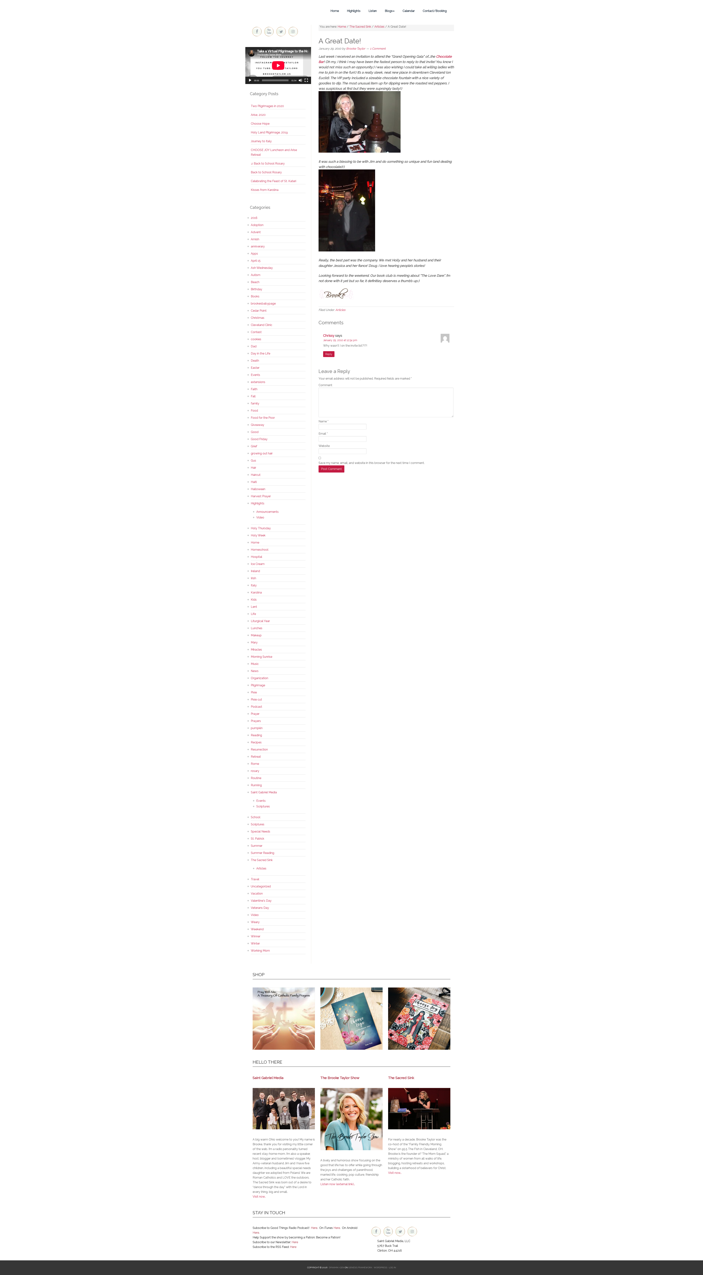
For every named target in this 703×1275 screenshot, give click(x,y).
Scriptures (263, 806)
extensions (258, 382)
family (255, 403)
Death (255, 360)
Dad (253, 346)
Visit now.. (259, 1196)
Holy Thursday (261, 528)
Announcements (267, 512)
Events (255, 375)
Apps (254, 253)
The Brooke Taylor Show (339, 1078)
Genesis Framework (360, 1267)
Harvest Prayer (261, 496)
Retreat (256, 756)
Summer (256, 845)
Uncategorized (261, 886)
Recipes (256, 742)
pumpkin (257, 728)
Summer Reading (262, 853)
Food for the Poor (263, 417)
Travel (255, 879)
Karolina (256, 592)
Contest (256, 332)
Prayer (255, 714)
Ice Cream (258, 564)
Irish (253, 578)
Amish (255, 239)
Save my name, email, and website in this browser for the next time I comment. (372, 463)
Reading (256, 735)
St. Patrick (257, 838)
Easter (255, 367)
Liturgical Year (260, 621)
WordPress (380, 1267)
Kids (254, 599)
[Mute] (300, 80)
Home (255, 542)
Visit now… (394, 1173)
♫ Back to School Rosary (268, 163)
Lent (254, 606)
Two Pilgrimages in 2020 (267, 106)
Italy (254, 585)
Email (323, 433)
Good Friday (259, 439)
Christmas (257, 318)
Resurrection (259, 749)
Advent (256, 232)
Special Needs (260, 831)
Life (253, 614)
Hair (253, 467)
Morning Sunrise (261, 656)
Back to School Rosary (266, 172)
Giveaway (257, 425)
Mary (254, 642)
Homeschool (259, 549)
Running (256, 785)
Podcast (256, 706)
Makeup (256, 635)
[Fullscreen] (306, 80)
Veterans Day (260, 908)
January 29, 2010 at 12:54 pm (340, 340)
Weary (255, 922)
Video (260, 517)
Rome (255, 764)
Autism (255, 275)
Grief (254, 446)
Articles (340, 310)
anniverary (258, 246)
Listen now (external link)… (337, 1184)
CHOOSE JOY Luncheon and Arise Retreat (274, 152)
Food (254, 410)
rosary (255, 771)
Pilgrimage (258, 685)
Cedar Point (259, 310)
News (254, 671)
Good (254, 432)
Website (324, 446)
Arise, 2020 (258, 115)
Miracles (256, 649)
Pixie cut (256, 699)
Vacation (257, 893)
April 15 (256, 260)
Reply (328, 354)
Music (255, 664)
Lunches (256, 628)
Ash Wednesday (262, 268)
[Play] (250, 80)
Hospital (256, 557)
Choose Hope (260, 123)
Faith (254, 389)
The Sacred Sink (262, 860)
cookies (256, 339)
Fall (253, 396)
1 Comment (378, 48)
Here (314, 1228)
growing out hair (262, 453)
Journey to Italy (261, 141)
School (255, 817)
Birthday (256, 289)
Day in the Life (260, 353)
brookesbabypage (263, 303)
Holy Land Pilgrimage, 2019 (269, 132)
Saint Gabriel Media (264, 792)
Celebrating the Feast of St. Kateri (273, 181)
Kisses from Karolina (264, 190)
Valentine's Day (261, 900)
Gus (253, 460)
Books (255, 296)
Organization (259, 678)
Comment (325, 385)
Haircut (256, 475)
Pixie (254, 692)
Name (323, 421)
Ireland (255, 571)
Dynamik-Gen (336, 1267)
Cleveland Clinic (261, 325)
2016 (254, 218)
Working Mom (260, 950)
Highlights (257, 503)
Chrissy (328, 335)
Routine (256, 778)
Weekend (257, 929)
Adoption (257, 225)
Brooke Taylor (278, 11)
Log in (392, 1267)
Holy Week (258, 535)
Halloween (258, 489)
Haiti (254, 482)
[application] (278, 65)
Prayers (256, 721)
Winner (255, 936)
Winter (255, 943)
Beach (255, 282)
